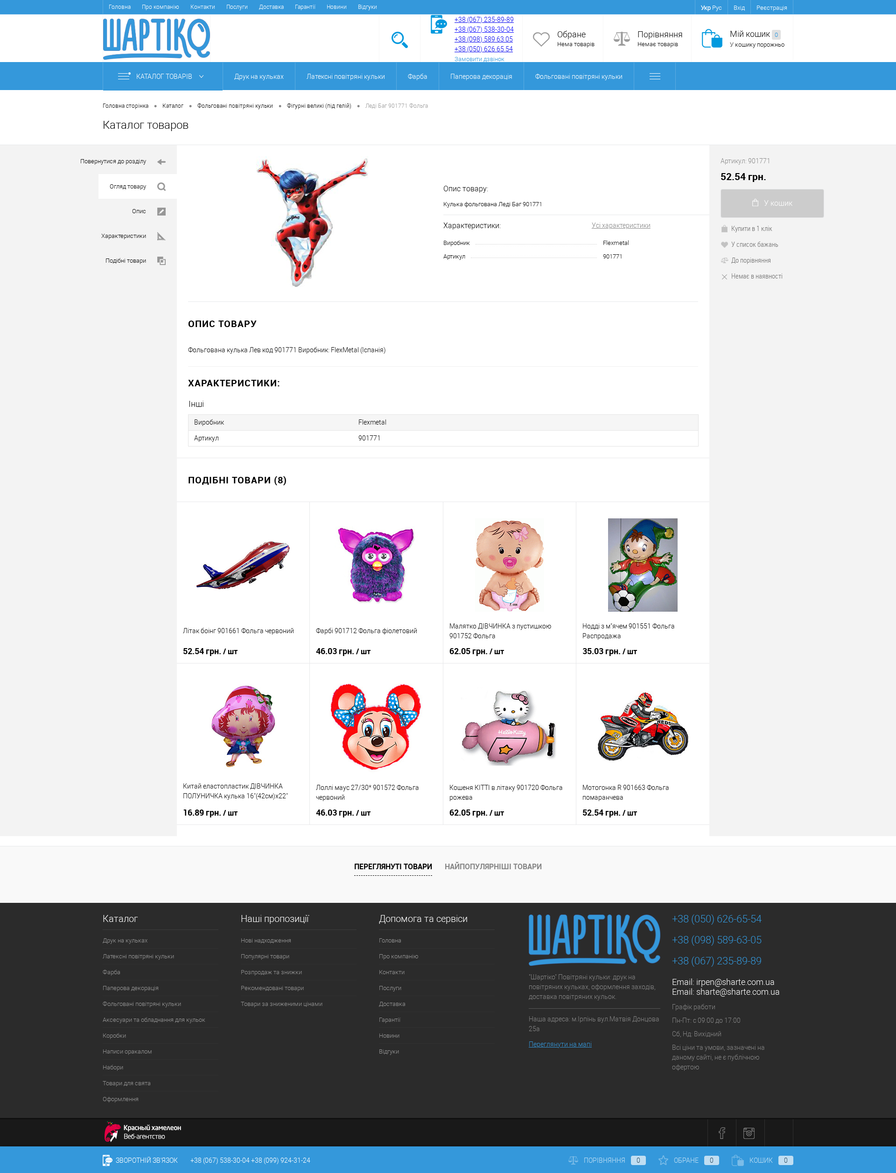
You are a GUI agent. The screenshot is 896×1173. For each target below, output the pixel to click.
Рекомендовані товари (272, 987)
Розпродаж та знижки (271, 972)
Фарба (417, 76)
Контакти (202, 7)
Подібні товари (125, 260)
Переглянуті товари (393, 866)
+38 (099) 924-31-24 (280, 1160)
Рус (717, 7)
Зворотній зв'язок (146, 1160)
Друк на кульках (259, 76)
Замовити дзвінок (479, 59)
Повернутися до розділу (113, 161)
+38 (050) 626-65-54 (717, 919)
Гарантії (305, 7)
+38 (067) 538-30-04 (220, 1160)
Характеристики (123, 235)
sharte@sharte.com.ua (738, 992)
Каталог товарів (165, 76)
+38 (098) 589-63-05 (717, 940)
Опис (139, 211)
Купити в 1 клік (751, 228)
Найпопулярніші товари (493, 866)
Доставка (271, 7)
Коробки (114, 1035)
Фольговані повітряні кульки (579, 76)
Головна (120, 7)
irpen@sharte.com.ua (735, 982)
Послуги (237, 7)
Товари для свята (127, 1083)
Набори (113, 1067)
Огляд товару (128, 186)
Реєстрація (771, 7)
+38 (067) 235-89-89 (484, 19)
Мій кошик (754, 34)
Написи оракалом (127, 1051)
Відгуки (367, 7)
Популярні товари (265, 956)
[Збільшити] (310, 223)
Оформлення (121, 1099)
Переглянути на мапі (560, 1044)
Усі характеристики (621, 225)
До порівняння (751, 260)
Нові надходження (266, 940)
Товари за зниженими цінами (281, 1003)
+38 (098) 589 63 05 (484, 39)
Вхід (739, 7)
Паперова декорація (481, 76)
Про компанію (160, 7)
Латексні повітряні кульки (346, 76)
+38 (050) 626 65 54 (484, 49)
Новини (337, 7)
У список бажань (754, 244)
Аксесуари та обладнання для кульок (154, 1019)
